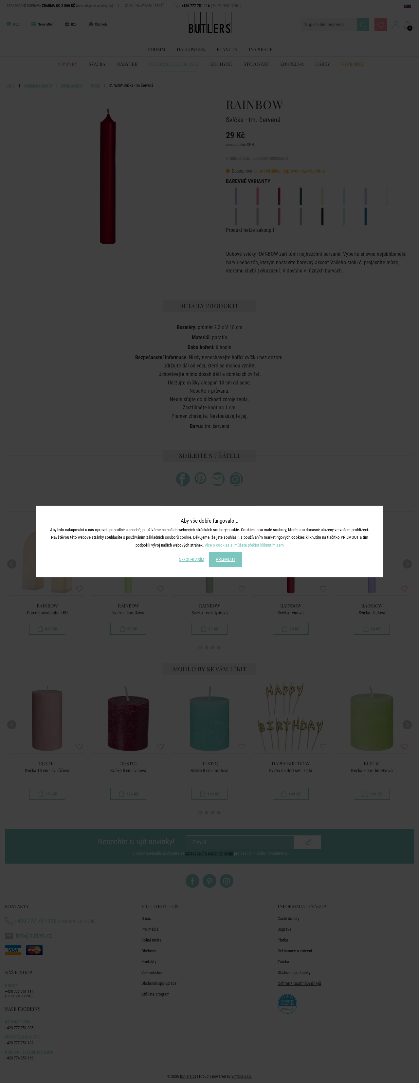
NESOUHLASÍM (191, 559)
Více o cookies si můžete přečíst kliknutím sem (244, 545)
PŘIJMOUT (225, 559)
